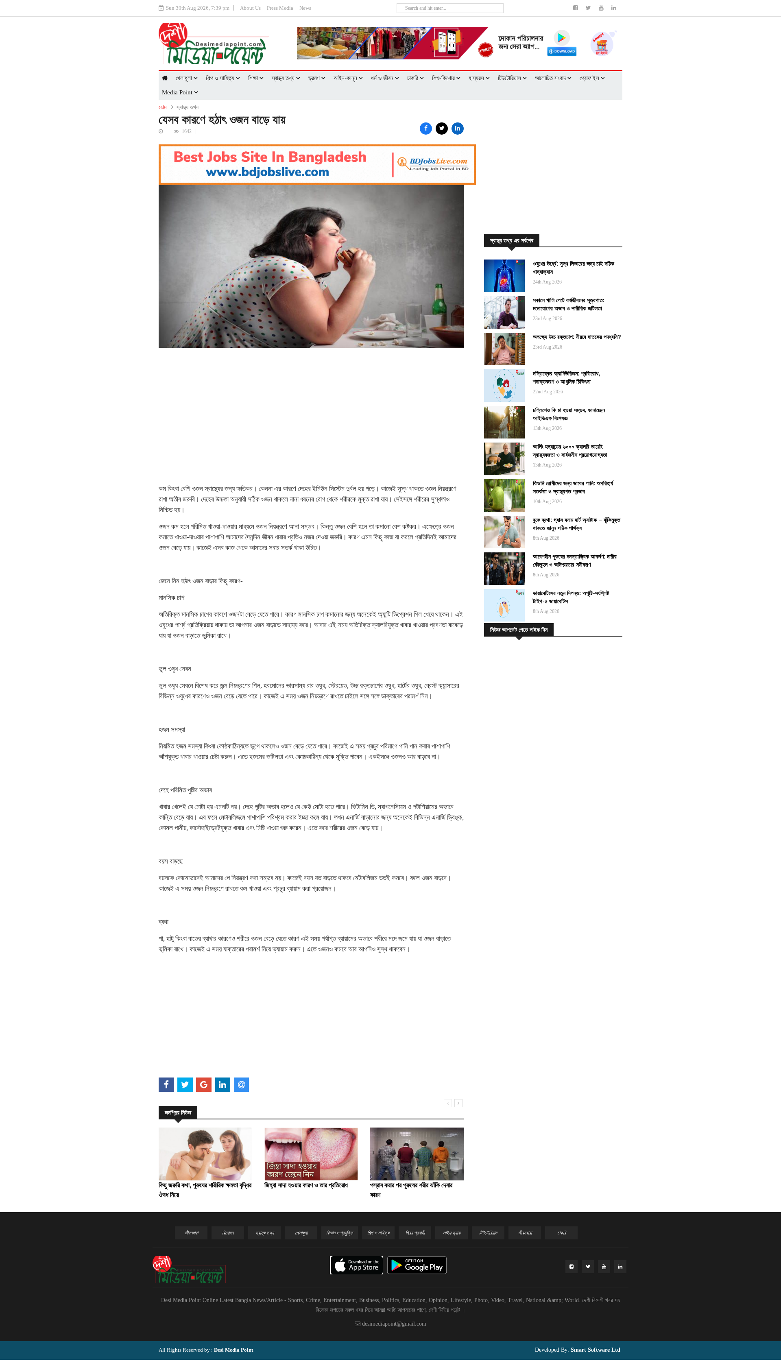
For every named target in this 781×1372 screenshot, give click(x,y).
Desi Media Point (233, 1350)
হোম (162, 107)
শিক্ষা (254, 78)
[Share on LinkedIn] (458, 128)
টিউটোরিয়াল (510, 78)
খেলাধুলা (185, 78)
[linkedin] (613, 8)
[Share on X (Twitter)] (442, 128)
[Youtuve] (602, 8)
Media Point (178, 92)
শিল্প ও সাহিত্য (221, 78)
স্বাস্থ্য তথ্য (284, 78)
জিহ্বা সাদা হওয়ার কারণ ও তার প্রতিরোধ (306, 1185)
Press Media (280, 8)
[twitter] (589, 8)
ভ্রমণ (314, 78)
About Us (250, 8)
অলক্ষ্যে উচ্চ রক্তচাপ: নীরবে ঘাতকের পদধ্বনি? (577, 337)
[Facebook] (576, 8)
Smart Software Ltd (594, 1350)
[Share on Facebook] (426, 128)
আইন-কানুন (346, 78)
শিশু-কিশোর (444, 78)
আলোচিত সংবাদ (551, 78)
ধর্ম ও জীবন (383, 78)
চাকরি (413, 78)
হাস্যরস (477, 78)
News (305, 8)
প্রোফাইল (590, 78)
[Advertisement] (311, 405)
